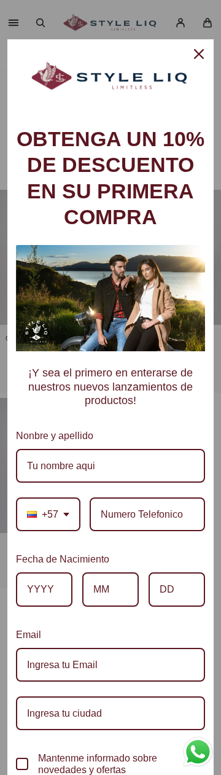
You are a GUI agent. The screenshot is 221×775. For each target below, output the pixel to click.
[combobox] (48, 514)
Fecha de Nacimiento (62, 559)
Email (28, 634)
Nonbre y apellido (54, 435)
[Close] (199, 54)
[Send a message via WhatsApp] (198, 752)
